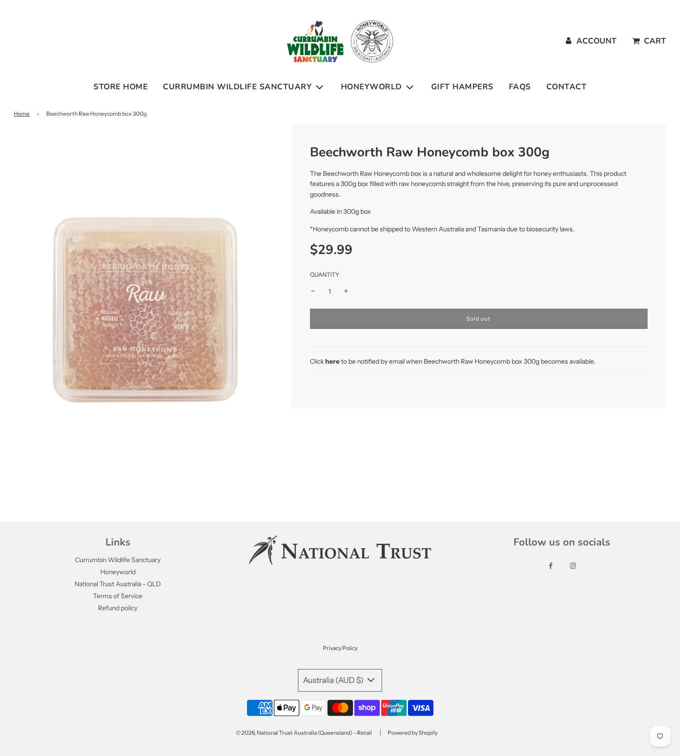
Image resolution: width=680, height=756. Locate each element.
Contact (566, 86)
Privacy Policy (340, 647)
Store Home (120, 86)
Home (22, 113)
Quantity (325, 274)
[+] (346, 291)
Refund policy (117, 608)
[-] (313, 291)
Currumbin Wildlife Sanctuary (118, 560)
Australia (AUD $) (334, 680)
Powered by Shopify (413, 732)
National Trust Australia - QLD (117, 584)
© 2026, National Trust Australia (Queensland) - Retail (304, 732)
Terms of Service (117, 596)
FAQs (520, 86)
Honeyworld (118, 572)
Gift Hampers (462, 86)
